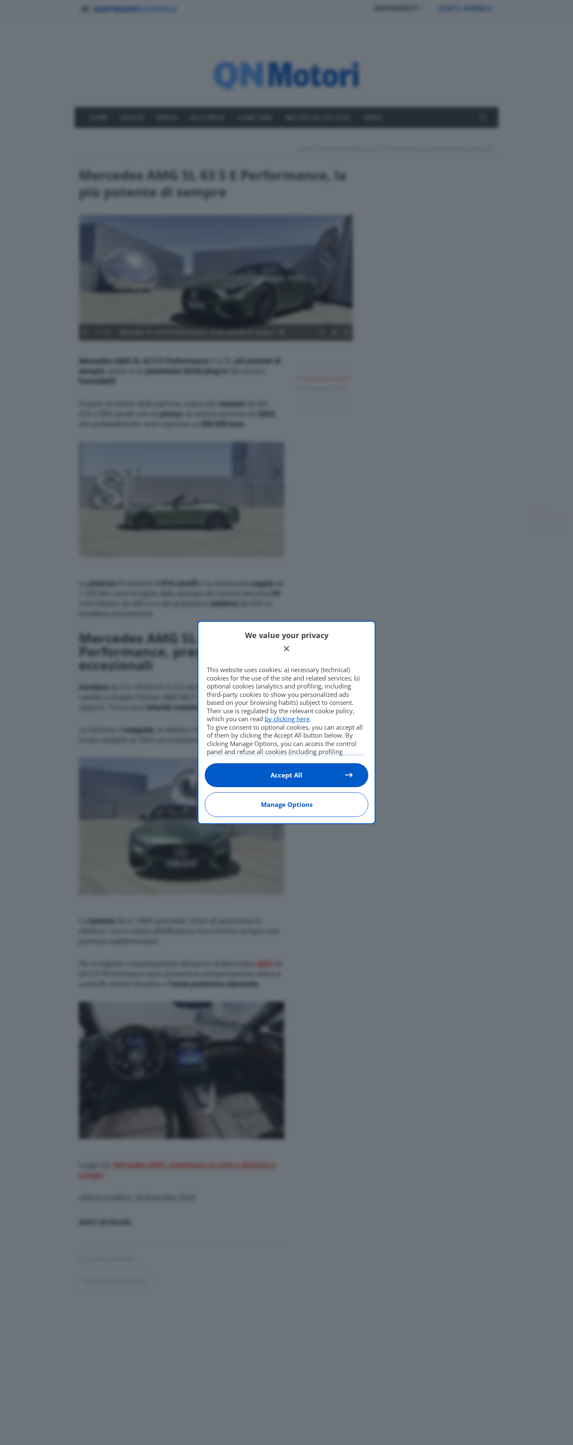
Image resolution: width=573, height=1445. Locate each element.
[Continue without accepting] (286, 648)
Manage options (287, 804)
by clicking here (287, 719)
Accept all (286, 775)
